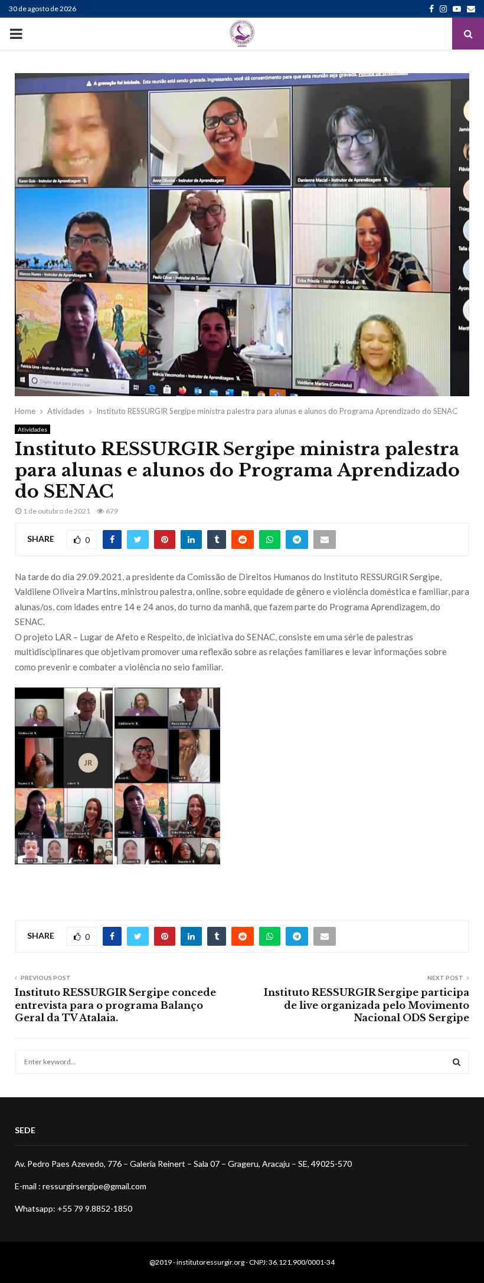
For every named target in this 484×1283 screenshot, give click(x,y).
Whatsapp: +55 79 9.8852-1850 (73, 1208)
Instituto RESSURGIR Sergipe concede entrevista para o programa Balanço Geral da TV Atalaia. (115, 1005)
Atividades (32, 429)
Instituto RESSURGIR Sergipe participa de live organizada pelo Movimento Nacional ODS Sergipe (366, 1005)
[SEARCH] (456, 1062)
